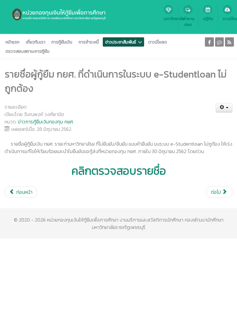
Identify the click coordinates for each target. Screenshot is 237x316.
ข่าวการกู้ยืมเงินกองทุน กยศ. (46, 121)
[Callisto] (54, 14)
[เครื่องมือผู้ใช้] (224, 107)
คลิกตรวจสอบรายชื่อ (118, 170)
